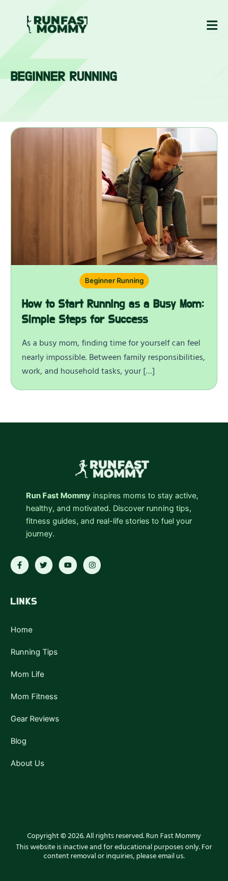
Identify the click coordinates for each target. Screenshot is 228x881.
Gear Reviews (35, 719)
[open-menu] (212, 25)
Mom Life (27, 674)
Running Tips (34, 652)
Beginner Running (114, 280)
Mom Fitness (34, 696)
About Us (28, 763)
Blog (19, 741)
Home (21, 630)
